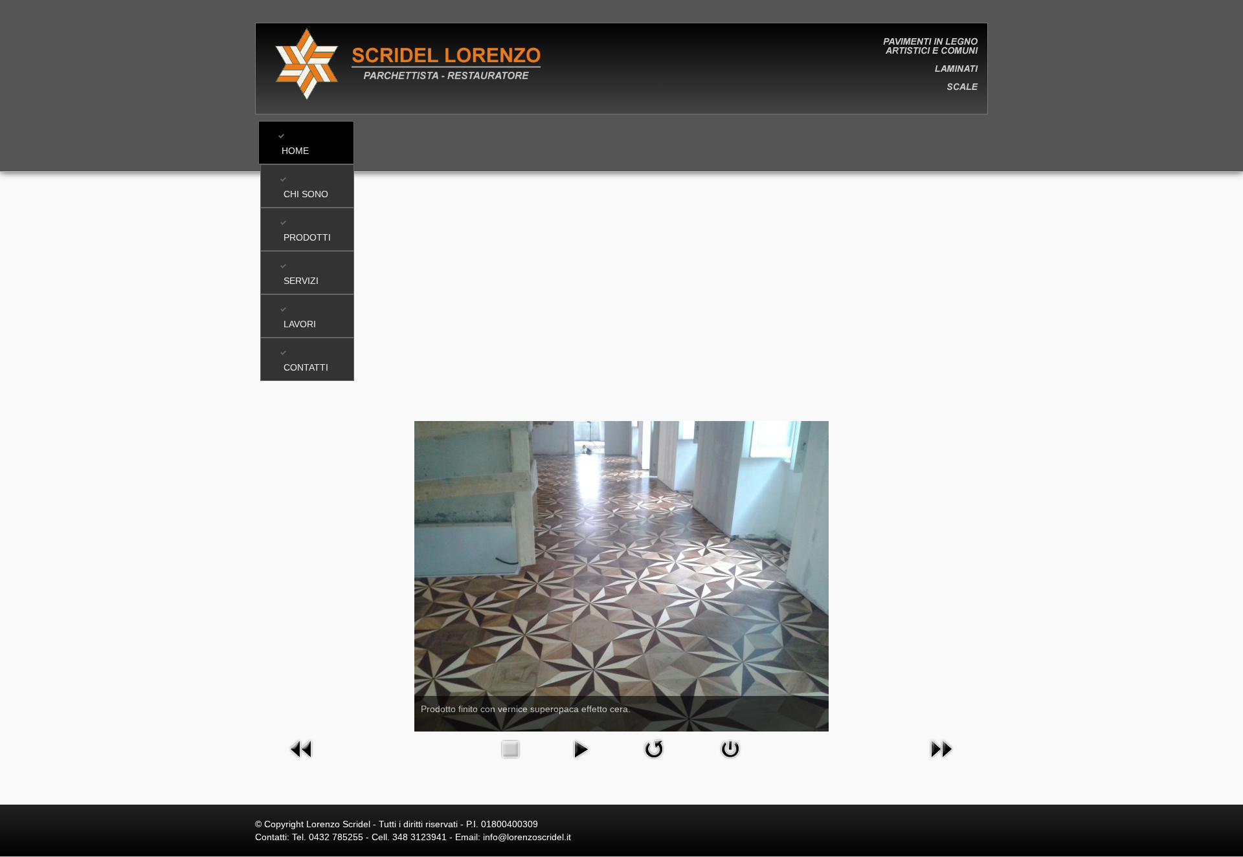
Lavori (300, 324)
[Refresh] (654, 748)
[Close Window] (730, 748)
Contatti (306, 367)
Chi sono (306, 194)
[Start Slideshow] (580, 748)
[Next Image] (941, 748)
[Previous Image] (301, 748)
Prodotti (307, 237)
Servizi (301, 281)
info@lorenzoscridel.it (527, 837)
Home (295, 151)
